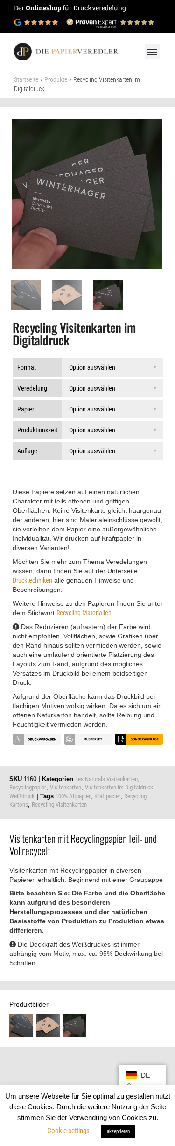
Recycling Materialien (84, 612)
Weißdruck (22, 796)
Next (157, 183)
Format (26, 367)
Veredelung (32, 388)
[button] (152, 51)
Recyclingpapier (27, 787)
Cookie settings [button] (68, 1130)
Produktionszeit (37, 430)
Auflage (27, 451)
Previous (17, 183)
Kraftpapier (107, 796)
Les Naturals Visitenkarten (106, 778)
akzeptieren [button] (118, 1131)
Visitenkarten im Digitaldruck (119, 787)
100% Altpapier (73, 796)
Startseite (26, 79)
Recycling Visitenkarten (59, 804)
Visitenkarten (65, 787)
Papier (25, 409)
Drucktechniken (32, 580)
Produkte (56, 79)
